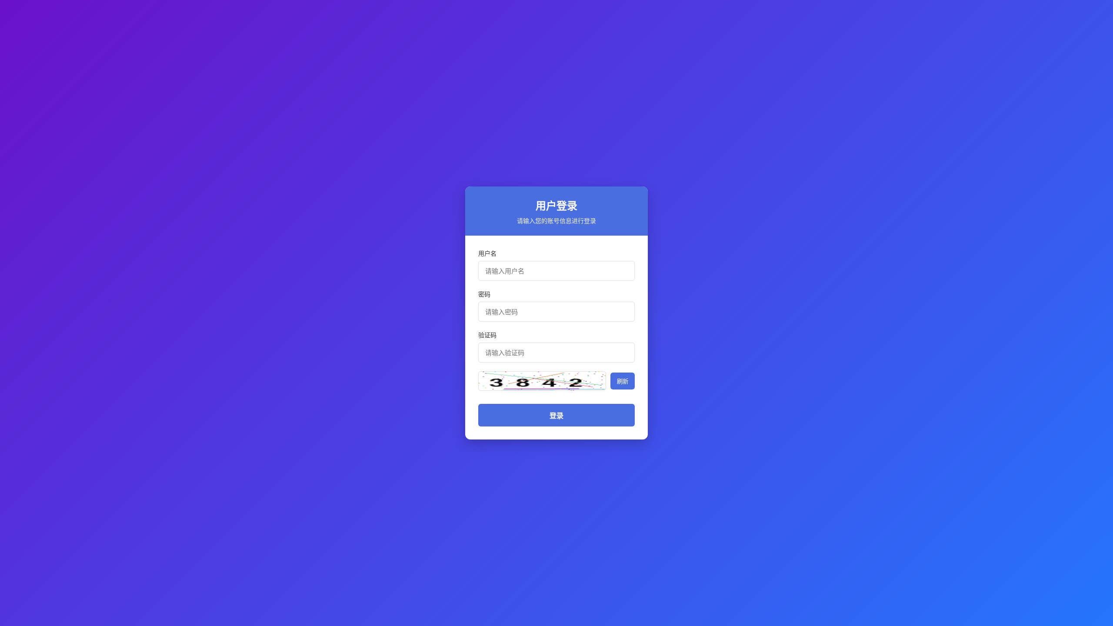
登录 (556, 415)
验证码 (487, 335)
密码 (484, 294)
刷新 (622, 381)
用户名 (487, 253)
